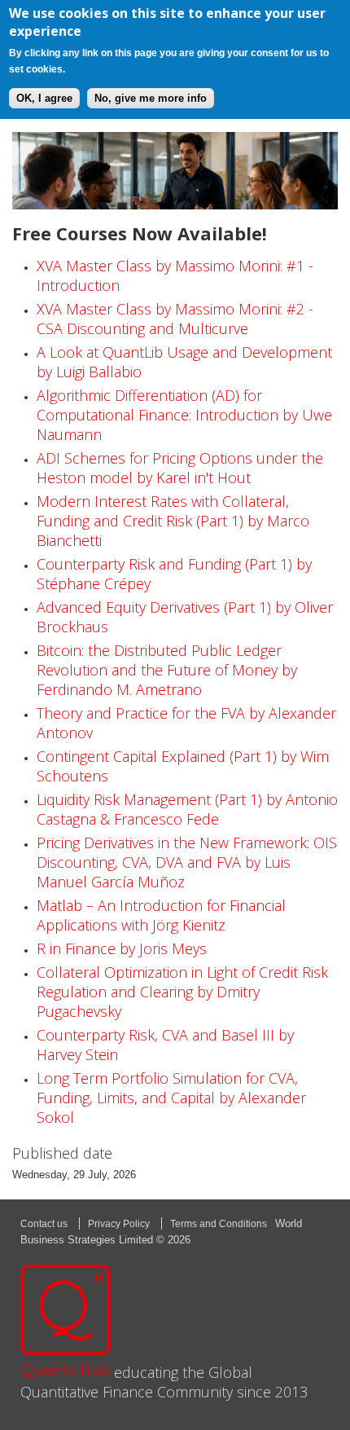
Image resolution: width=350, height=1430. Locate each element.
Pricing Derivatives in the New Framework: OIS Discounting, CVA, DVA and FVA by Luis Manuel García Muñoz (187, 862)
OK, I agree (44, 98)
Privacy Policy (119, 1224)
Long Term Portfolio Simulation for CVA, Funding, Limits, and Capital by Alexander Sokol (171, 1097)
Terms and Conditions (218, 1224)
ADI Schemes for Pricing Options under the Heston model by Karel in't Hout (180, 467)
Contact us (44, 1224)
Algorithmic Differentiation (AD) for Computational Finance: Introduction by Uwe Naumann (184, 414)
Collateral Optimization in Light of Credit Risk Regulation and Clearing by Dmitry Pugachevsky (182, 991)
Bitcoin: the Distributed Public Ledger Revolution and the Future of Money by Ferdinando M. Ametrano (167, 669)
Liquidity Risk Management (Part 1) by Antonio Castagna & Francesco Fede (187, 809)
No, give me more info (150, 98)
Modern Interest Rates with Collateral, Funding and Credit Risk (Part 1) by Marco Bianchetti (173, 520)
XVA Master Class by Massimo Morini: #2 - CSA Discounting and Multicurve (175, 318)
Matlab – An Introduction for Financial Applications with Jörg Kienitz (161, 915)
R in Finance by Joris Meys (122, 948)
